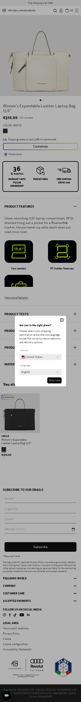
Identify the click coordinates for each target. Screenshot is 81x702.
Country (24, 350)
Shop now (54, 380)
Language (25, 365)
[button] (61, 320)
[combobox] (32, 357)
